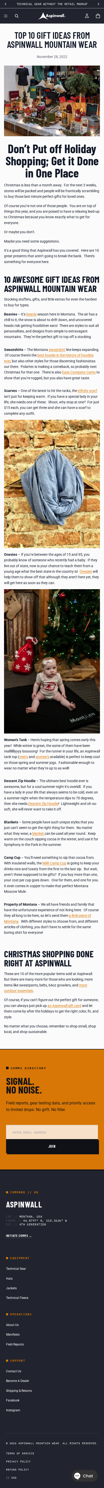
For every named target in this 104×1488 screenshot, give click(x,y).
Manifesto (13, 1334)
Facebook (12, 1400)
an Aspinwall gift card (64, 1006)
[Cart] (97, 16)
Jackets (11, 1288)
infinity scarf (87, 391)
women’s (42, 757)
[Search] (16, 16)
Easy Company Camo (79, 372)
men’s (23, 757)
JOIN (52, 1146)
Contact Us (13, 1371)
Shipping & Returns (19, 1391)
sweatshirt (57, 350)
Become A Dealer (17, 1381)
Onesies (86, 571)
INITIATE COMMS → (19, 1235)
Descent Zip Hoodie (43, 804)
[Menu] (6, 16)
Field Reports (15, 1344)
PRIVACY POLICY (18, 1461)
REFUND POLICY (17, 1469)
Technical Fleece (17, 1298)
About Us (12, 1325)
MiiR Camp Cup (54, 863)
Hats (9, 1278)
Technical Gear (16, 1269)
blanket (38, 833)
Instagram (13, 1410)
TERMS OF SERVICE (20, 1453)
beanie (31, 314)
